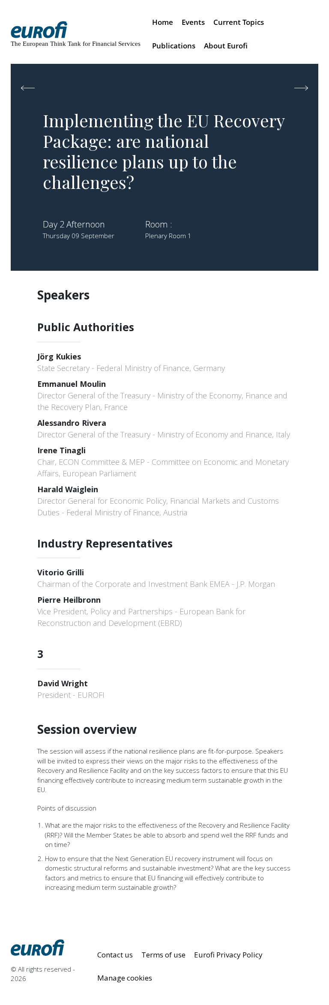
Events (193, 22)
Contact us (115, 955)
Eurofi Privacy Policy (228, 955)
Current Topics (238, 22)
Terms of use (163, 955)
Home (162, 22)
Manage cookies (124, 978)
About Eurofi (226, 46)
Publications (173, 46)
